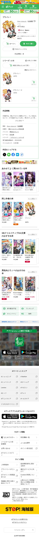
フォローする (34, 21)
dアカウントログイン (7, 454)
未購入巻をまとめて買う (21, 65)
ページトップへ (19, 530)
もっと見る (31, 199)
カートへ (12, 44)
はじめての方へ (9, 437)
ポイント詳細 (22, 32)
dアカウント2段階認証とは (8, 476)
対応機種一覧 (25, 437)
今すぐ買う (30, 44)
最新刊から (33, 70)
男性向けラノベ (14, 132)
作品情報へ (18, 54)
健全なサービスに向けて (27, 470)
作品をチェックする (21, 49)
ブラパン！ (17, 73)
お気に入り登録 (31, 60)
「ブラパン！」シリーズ (17, 137)
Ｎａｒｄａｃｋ (21, 21)
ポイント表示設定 (27, 448)
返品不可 (19, 38)
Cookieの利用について (27, 476)
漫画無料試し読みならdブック (9, 321)
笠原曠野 (30, 21)
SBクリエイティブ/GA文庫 (16, 129)
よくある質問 (25, 443)
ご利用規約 (5, 465)
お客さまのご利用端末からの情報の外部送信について (27, 482)
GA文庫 (12, 134)
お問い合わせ (5, 448)
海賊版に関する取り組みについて (8, 482)
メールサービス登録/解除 (7, 443)
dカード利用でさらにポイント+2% (25, 36)
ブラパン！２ (17, 90)
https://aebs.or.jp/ (18, 501)
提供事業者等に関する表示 (27, 464)
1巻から (26, 70)
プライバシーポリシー (8, 470)
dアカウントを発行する (19, 519)
